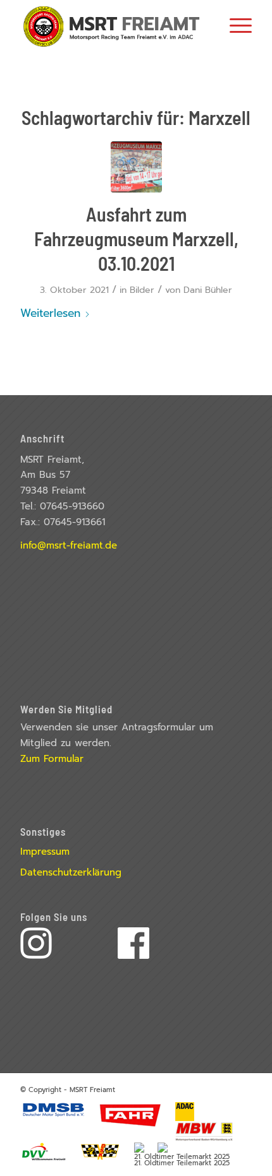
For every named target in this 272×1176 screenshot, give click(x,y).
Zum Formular (51, 759)
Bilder (142, 290)
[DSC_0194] (136, 167)
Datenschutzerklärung (70, 872)
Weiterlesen (50, 313)
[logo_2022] (112, 25)
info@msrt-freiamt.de (68, 545)
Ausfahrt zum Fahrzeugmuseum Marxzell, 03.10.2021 (136, 239)
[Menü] (234, 25)
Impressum (45, 851)
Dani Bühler (207, 290)
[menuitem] (234, 25)
